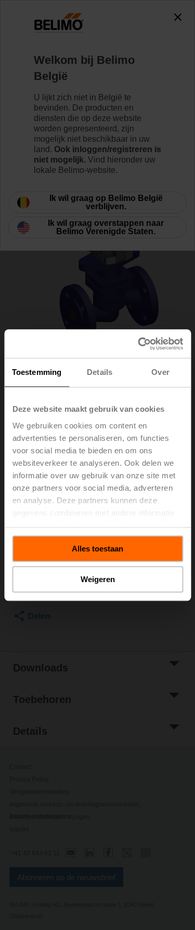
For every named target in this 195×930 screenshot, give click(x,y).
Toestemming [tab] (36, 372)
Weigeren (98, 579)
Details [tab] (99, 372)
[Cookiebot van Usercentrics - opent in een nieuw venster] (139, 344)
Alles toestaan (97, 548)
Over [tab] (160, 372)
